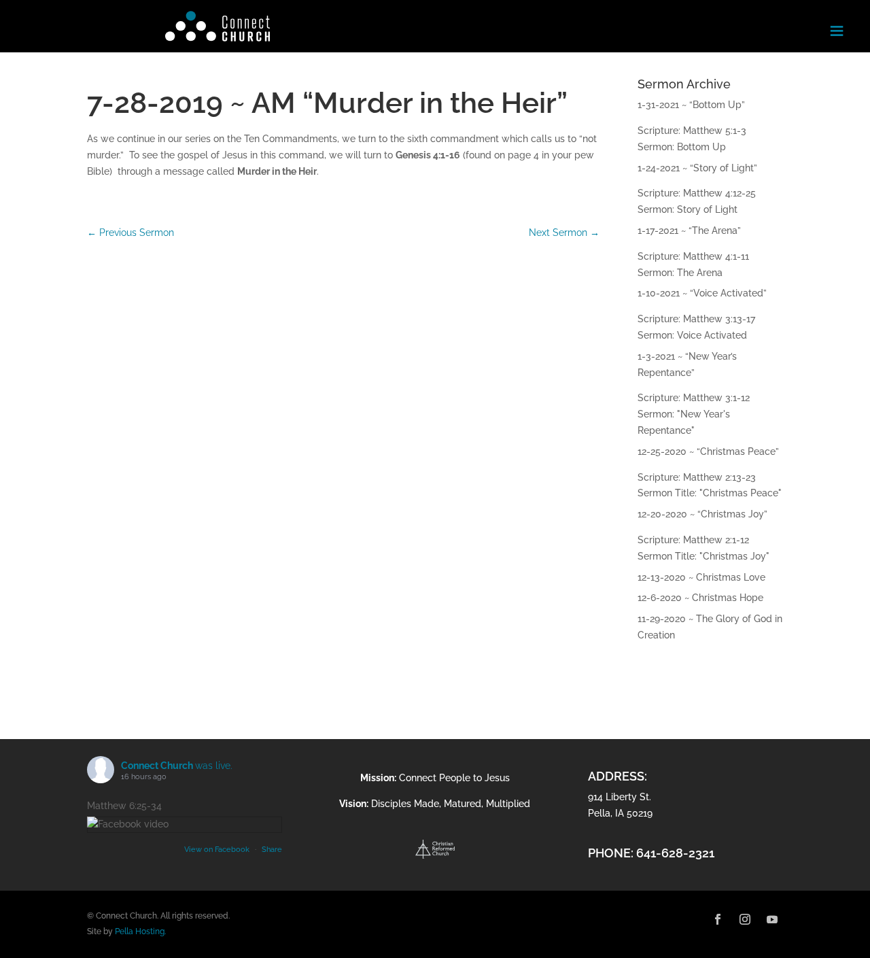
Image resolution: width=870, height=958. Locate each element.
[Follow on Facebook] (718, 919)
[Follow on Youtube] (772, 919)
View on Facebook (217, 849)
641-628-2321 (675, 853)
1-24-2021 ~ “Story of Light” (697, 167)
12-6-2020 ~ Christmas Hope (700, 597)
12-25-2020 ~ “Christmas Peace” (708, 451)
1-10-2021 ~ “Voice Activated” (702, 293)
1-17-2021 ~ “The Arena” (689, 230)
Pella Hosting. (140, 931)
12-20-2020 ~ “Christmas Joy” (702, 514)
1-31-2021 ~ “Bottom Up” (691, 104)
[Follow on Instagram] (745, 919)
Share (272, 849)
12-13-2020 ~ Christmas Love (701, 577)
